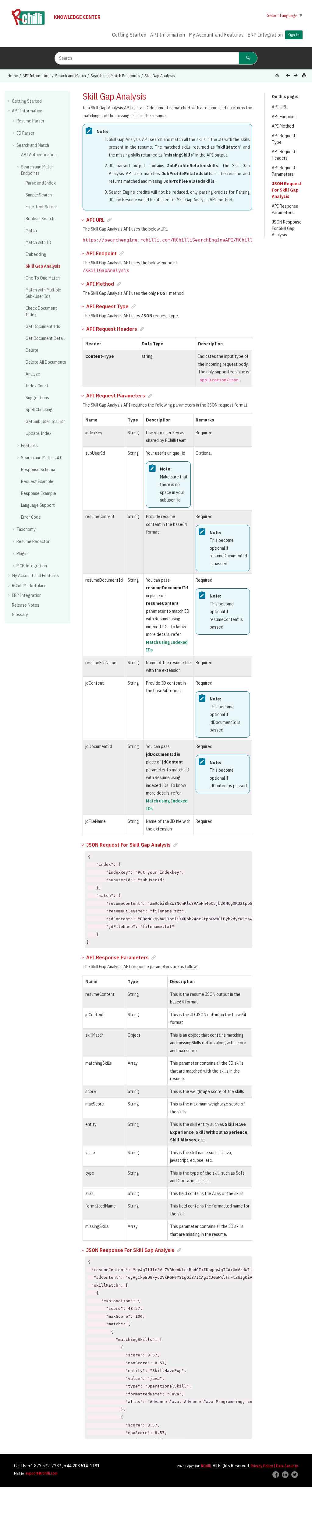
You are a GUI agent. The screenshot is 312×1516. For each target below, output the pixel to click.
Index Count (37, 386)
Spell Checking (39, 409)
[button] (9, 100)
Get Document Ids (43, 326)
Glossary (20, 614)
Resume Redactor (33, 541)
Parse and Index (41, 183)
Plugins (23, 553)
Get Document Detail (45, 338)
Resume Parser (30, 121)
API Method (283, 126)
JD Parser (25, 133)
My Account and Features (216, 35)
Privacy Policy (262, 1466)
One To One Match (43, 278)
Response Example (38, 493)
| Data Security (286, 1466)
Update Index (38, 433)
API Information (167, 35)
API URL (279, 107)
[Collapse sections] (278, 75)
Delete (32, 350)
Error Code (31, 517)
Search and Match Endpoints (115, 75)
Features (29, 445)
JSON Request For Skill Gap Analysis (287, 190)
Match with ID (38, 242)
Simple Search (39, 195)
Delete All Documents (46, 362)
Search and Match (70, 75)
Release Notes (25, 605)
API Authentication (39, 154)
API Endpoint (284, 116)
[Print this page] (305, 75)
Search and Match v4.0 (41, 457)
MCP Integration (31, 566)
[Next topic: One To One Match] (296, 76)
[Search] (248, 58)
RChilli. (206, 1466)
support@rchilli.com (42, 1473)
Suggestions (37, 397)
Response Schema (38, 469)
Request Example (37, 481)
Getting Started (129, 35)
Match (31, 230)
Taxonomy (26, 529)
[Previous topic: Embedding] (288, 76)
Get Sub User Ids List (45, 421)
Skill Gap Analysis (159, 75)
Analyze (33, 374)
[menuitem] (129, 35)
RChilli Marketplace (29, 585)
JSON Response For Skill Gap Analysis (287, 228)
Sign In (294, 34)
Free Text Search (42, 207)
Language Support (38, 505)
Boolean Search (40, 218)
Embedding (36, 254)
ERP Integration (265, 35)
